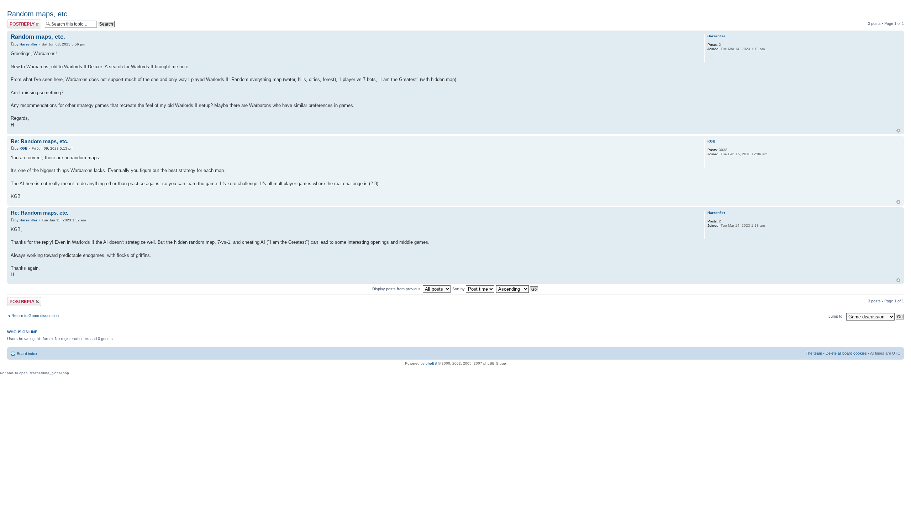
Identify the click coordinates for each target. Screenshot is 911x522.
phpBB (431, 363)
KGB (23, 148)
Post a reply (17, 22)
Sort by (459, 289)
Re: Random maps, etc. (39, 141)
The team (814, 353)
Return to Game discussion (35, 315)
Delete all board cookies (846, 353)
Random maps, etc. (38, 14)
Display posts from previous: (397, 289)
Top (898, 131)
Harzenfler (28, 44)
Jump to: (835, 316)
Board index (27, 353)
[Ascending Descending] (517, 289)
